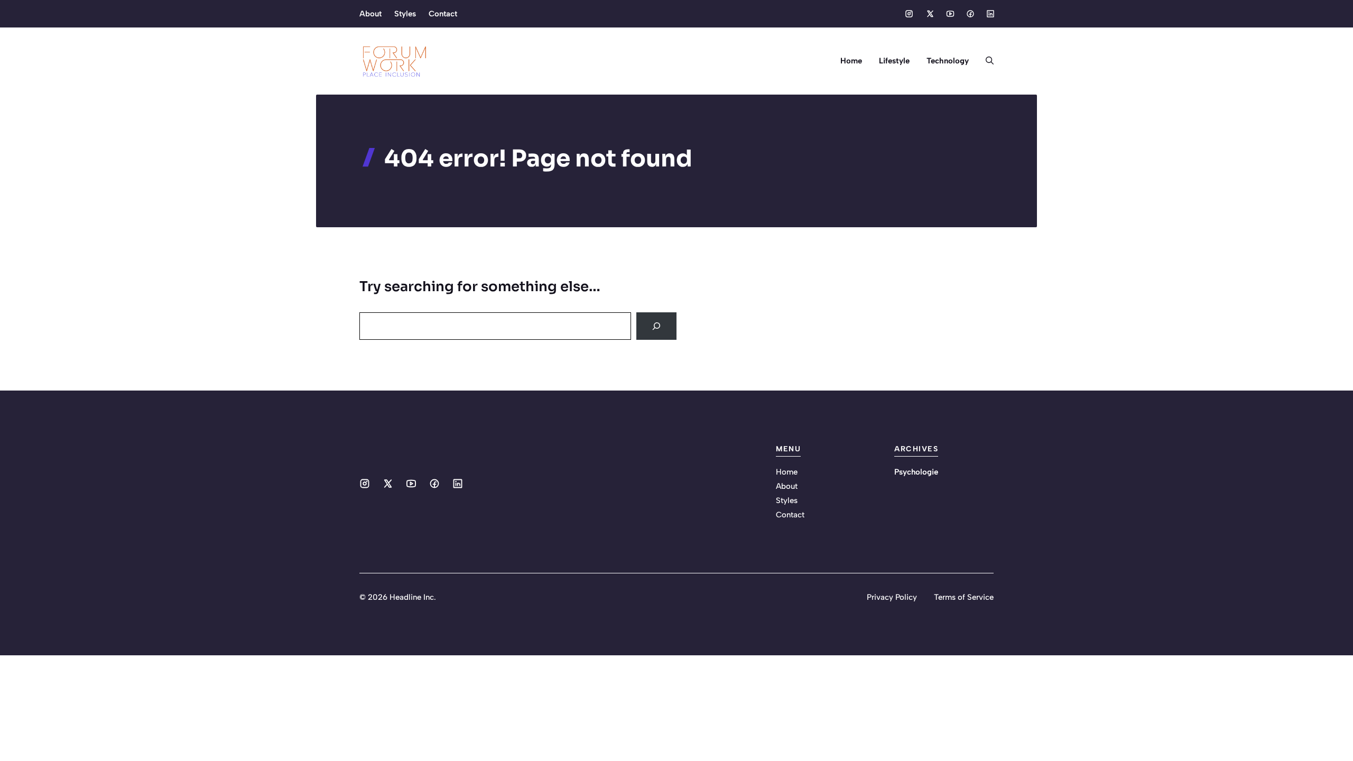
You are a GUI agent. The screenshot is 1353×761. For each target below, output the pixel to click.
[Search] (656, 326)
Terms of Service (964, 597)
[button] (985, 60)
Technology (947, 61)
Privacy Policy (892, 597)
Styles (405, 13)
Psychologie (916, 472)
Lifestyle (894, 61)
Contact (443, 13)
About (370, 13)
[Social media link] (909, 14)
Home (851, 61)
